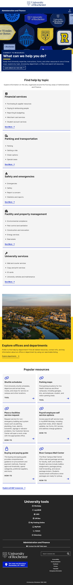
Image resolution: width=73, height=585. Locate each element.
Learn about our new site (14, 68)
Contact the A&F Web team (37, 546)
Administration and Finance (14, 10)
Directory (37, 535)
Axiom (37, 531)
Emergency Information (56, 571)
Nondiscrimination (55, 561)
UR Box (37, 518)
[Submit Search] (67, 554)
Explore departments (9, 356)
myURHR (37, 510)
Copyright (55, 568)
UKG (37, 514)
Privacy (56, 566)
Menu (69, 11)
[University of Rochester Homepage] (36, 3)
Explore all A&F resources (13, 488)
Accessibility (55, 559)
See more (8, 127)
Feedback (55, 564)
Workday (37, 506)
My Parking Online (37, 522)
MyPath (37, 527)
